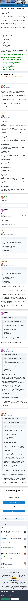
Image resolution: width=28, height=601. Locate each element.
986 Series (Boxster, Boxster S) (14, 81)
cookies (9, 592)
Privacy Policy (12, 572)
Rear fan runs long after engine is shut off (10, 531)
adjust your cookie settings (16, 594)
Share (7, 518)
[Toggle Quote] (3, 237)
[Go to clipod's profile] (2, 210)
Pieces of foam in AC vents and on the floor (10, 546)
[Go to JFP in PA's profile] (2, 264)
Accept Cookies (6, 598)
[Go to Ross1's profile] (2, 86)
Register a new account (14, 502)
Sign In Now (14, 511)
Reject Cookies (14, 598)
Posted (8, 87)
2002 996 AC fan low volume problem (13, 538)
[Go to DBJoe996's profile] (25, 532)
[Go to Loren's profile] (2, 116)
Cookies (17, 572)
